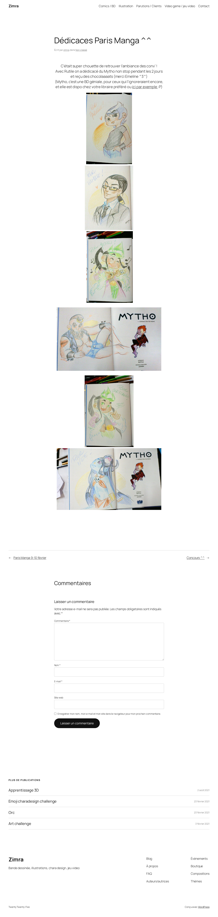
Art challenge (20, 824)
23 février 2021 (201, 801)
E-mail (58, 681)
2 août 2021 (203, 790)
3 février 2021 (202, 823)
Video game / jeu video (180, 6)
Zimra (14, 6)
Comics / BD (107, 6)
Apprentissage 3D (24, 790)
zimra (66, 49)
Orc (12, 812)
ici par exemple (145, 86)
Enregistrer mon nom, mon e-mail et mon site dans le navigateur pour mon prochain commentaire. (109, 713)
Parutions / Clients (148, 6)
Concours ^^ (196, 558)
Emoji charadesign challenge (33, 801)
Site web (58, 697)
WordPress (203, 906)
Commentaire (62, 620)
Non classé (81, 49)
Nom (57, 665)
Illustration (126, 6)
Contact (203, 6)
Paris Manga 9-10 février (29, 558)
